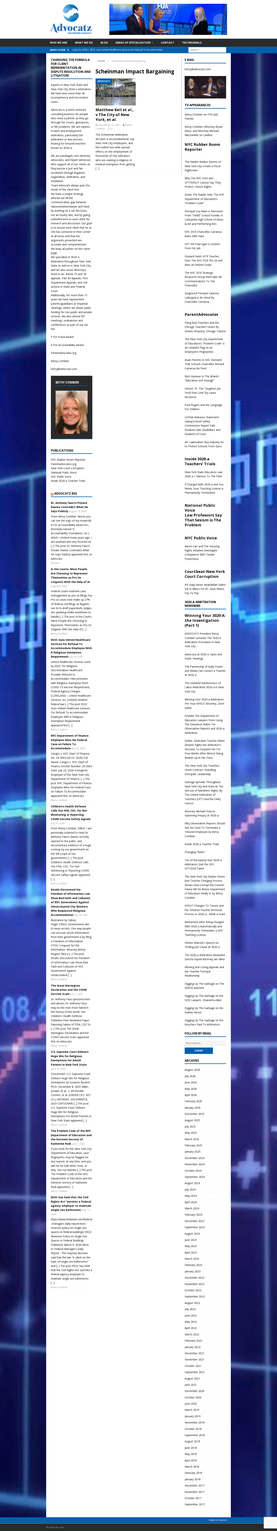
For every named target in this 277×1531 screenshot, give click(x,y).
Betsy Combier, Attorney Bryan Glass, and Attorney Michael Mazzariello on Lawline (204, 131)
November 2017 (194, 1492)
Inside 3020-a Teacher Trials (68, 481)
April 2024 (191, 1202)
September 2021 (195, 1372)
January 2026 (192, 1107)
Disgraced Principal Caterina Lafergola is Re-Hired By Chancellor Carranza (202, 297)
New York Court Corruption (67, 468)
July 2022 (190, 1309)
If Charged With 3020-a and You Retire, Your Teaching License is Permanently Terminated (204, 489)
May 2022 (191, 1321)
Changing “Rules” (195, 852)
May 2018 (191, 1454)
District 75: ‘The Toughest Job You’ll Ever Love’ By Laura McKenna (203, 393)
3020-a (73, 89)
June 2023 (191, 1240)
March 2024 (192, 1208)
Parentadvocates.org (63, 353)
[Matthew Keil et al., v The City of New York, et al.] (116, 91)
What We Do (84, 42)
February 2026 (193, 1101)
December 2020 (194, 1391)
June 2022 (191, 1315)
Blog (104, 42)
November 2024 (194, 1164)
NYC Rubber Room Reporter (68, 459)
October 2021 (193, 1366)
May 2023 (191, 1246)
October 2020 (193, 1397)
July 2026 (190, 1076)
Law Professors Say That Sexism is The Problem (203, 520)
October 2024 (193, 1170)
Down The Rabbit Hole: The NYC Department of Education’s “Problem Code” (204, 199)
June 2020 (191, 1403)
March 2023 (192, 1258)
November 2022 (194, 1284)
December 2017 (194, 1485)
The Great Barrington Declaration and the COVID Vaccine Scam (69, 990)
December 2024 (194, 1158)
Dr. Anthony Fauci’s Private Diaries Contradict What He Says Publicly (69, 507)
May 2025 (191, 1132)
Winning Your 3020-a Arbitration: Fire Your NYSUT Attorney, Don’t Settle (204, 704)
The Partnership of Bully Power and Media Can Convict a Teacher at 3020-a (205, 671)
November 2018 (194, 1422)
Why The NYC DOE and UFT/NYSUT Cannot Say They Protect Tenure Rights (203, 182)
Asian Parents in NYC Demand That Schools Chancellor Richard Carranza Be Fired (204, 364)
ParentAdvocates (201, 314)
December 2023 (194, 1221)
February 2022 (193, 1340)
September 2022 (195, 1296)
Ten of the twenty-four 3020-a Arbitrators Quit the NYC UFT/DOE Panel (203, 864)
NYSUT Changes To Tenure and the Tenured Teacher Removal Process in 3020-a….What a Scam (205, 910)
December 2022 (194, 1277)
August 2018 (192, 1441)
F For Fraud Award (62, 337)
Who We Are (58, 42)
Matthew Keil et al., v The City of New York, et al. (115, 114)
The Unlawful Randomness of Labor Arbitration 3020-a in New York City (204, 687)
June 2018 (191, 1448)
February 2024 (193, 1214)
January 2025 (192, 1151)
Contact (167, 42)
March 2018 (192, 1466)
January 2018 (192, 1479)
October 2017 (193, 1498)
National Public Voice (64, 472)
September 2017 (195, 1504)
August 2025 (192, 1120)
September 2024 (195, 1177)
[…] (97, 168)
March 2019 (192, 1410)
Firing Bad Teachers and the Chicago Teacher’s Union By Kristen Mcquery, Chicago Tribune (205, 327)
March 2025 (192, 1139)
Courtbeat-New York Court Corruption (205, 574)
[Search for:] (207, 49)
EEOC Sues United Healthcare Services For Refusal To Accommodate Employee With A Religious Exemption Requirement (71, 648)
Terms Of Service (217, 1520)
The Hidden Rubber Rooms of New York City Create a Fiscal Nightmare (203, 166)
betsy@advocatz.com (64, 369)
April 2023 (191, 1252)
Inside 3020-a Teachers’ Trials (200, 461)
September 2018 (195, 1435)
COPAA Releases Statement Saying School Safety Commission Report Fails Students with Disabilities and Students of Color (202, 425)
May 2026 (191, 1089)
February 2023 (193, 1265)
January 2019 (192, 1416)
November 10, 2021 (109, 125)
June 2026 (191, 1082)
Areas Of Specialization (133, 42)
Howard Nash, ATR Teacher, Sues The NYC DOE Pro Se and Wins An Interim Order (204, 260)
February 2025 (193, 1145)
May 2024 (191, 1195)
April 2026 (191, 1095)
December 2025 (194, 1114)
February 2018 (193, 1473)
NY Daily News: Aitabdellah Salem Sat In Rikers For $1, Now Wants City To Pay (205, 589)
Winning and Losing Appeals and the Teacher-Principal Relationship (204, 971)
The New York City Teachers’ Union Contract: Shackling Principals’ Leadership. (202, 770)
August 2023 (192, 1233)
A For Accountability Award (67, 345)
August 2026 (192, 1069)
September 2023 (195, 1227)
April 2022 (191, 1328)
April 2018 (191, 1460)
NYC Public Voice (61, 476)
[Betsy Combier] (72, 431)
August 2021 (192, 1378)
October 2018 (193, 1429)
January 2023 (192, 1271)
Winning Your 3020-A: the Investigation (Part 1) (205, 620)
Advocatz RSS (65, 493)
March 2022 (192, 1334)
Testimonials (192, 42)
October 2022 (193, 1290)
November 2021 (194, 1359)
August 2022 (192, 1303)
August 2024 (192, 1183)
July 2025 (190, 1126)
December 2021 (194, 1353)
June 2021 (191, 1385)
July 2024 (190, 1189)
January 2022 (192, 1347)
